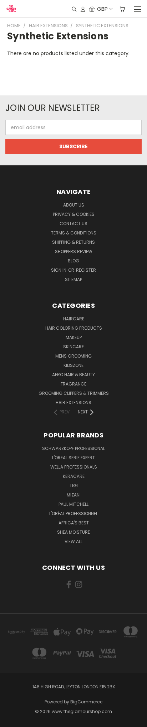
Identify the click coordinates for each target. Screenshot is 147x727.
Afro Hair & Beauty (73, 375)
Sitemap (73, 279)
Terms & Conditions (73, 233)
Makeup (74, 337)
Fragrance (73, 384)
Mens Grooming (73, 356)
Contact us (73, 223)
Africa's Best (74, 523)
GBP (102, 9)
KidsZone (73, 365)
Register (86, 270)
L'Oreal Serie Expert (73, 458)
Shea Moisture (73, 532)
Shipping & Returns (73, 242)
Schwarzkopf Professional (73, 448)
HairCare (73, 319)
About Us (73, 205)
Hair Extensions (73, 402)
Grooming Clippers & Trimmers (74, 393)
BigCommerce (86, 702)
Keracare (74, 476)
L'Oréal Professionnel (73, 513)
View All (73, 541)
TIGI (74, 486)
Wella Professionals (73, 467)
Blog (73, 261)
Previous (11, 720)
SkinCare (73, 347)
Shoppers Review (73, 251)
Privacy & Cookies (74, 214)
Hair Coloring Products (73, 328)
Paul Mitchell (73, 504)
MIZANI (74, 495)
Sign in (59, 270)
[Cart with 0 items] (122, 9)
